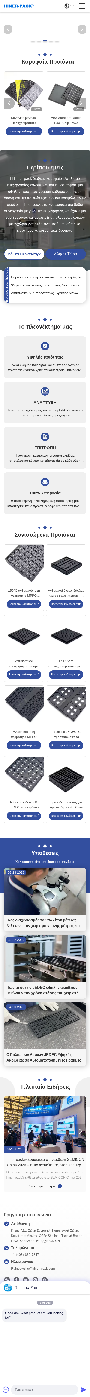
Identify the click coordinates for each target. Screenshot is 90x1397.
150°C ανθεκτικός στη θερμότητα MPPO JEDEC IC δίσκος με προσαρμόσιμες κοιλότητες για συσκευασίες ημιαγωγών (24, 593)
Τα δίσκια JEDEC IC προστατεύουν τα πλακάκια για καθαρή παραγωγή (66, 734)
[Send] (83, 1390)
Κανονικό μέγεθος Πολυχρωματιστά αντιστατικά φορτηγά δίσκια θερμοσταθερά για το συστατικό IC (24, 120)
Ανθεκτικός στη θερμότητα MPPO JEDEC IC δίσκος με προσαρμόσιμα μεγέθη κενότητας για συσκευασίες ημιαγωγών (24, 734)
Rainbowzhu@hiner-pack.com (33, 1268)
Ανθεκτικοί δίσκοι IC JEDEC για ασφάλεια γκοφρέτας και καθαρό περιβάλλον (24, 805)
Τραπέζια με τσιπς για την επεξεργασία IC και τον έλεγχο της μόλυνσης (66, 805)
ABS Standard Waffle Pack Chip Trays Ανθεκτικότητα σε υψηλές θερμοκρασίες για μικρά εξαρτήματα (66, 120)
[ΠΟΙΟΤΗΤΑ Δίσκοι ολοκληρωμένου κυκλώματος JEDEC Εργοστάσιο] (45, 44)
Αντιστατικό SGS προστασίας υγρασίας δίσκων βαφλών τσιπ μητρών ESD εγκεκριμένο (47, 288)
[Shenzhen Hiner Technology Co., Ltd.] (19, 6)
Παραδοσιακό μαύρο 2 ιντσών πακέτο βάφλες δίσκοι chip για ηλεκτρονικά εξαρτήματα (47, 273)
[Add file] (6, 1390)
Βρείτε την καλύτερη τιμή (24, 131)
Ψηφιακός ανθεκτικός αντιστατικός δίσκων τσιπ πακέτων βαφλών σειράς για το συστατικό (47, 280)
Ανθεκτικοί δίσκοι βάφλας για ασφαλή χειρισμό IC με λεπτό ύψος (66, 593)
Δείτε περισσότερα (42, 1186)
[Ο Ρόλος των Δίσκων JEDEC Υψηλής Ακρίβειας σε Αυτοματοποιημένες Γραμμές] (45, 1048)
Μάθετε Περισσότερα (24, 254)
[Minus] (83, 1288)
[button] (33, 40)
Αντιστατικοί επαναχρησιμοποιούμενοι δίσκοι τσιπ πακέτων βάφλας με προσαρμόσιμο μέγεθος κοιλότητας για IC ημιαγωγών (24, 664)
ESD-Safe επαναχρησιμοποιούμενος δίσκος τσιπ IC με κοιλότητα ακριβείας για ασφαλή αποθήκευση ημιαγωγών (66, 664)
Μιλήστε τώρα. (65, 254)
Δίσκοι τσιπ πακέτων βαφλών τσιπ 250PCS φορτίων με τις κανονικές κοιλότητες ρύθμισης (47, 296)
